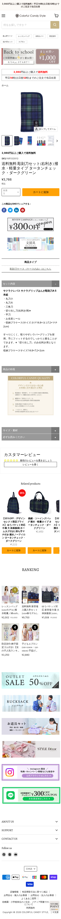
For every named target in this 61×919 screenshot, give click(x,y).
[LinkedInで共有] (16, 210)
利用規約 (30, 907)
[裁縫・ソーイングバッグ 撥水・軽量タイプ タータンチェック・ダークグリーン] (40, 502)
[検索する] (54, 25)
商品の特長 (9, 369)
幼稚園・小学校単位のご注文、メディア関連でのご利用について (28, 903)
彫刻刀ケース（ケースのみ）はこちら (30, 268)
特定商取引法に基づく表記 (34, 891)
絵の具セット (8, 42)
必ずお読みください (14, 437)
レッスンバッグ (24, 36)
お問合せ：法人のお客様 (42, 895)
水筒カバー (39, 36)
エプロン (22, 42)
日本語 (29, 868)
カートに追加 (13, 550)
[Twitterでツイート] (10, 210)
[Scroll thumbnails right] (56, 141)
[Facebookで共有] (4, 210)
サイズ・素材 (10, 430)
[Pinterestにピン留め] (22, 210)
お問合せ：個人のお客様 (15, 895)
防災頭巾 (52, 36)
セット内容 (9, 283)
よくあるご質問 (28, 898)
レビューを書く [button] (31, 464)
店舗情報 (14, 891)
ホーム (5, 85)
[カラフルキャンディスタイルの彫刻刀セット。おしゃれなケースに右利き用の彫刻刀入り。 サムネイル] (7, 141)
